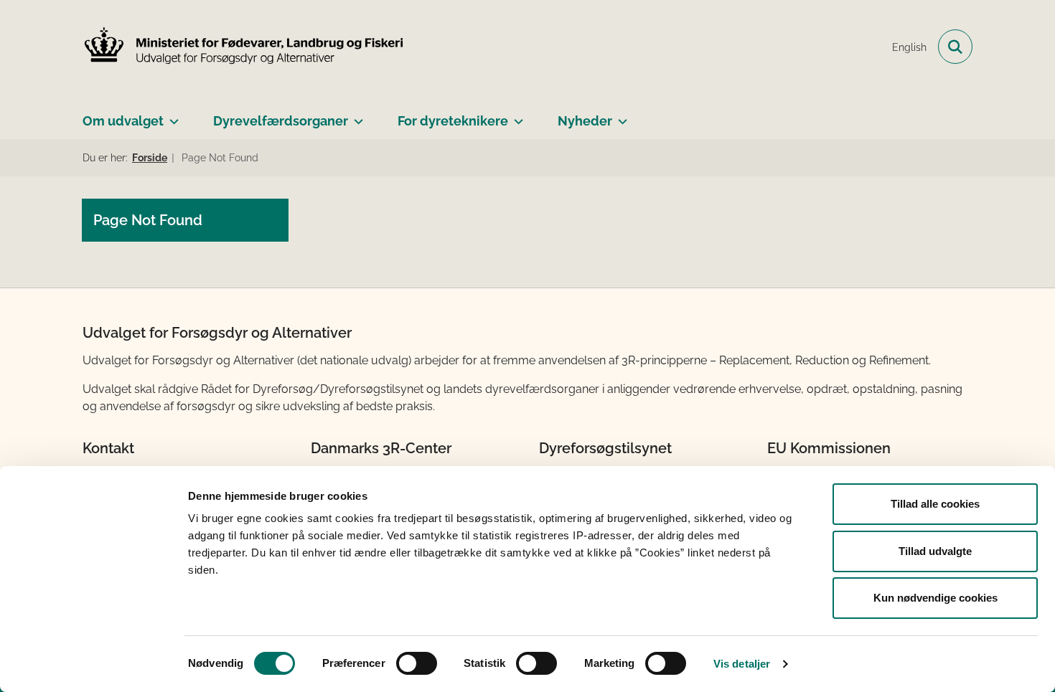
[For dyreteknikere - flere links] (515, 115)
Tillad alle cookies (935, 504)
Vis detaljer (741, 664)
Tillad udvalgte (935, 551)
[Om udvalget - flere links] (171, 115)
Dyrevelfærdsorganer (280, 120)
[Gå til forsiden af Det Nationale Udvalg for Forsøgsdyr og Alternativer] (244, 47)
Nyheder (585, 120)
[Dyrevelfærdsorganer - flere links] (355, 115)
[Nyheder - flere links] (619, 115)
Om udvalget (123, 120)
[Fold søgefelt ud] (955, 46)
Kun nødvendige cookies (935, 598)
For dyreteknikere (453, 120)
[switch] (416, 663)
